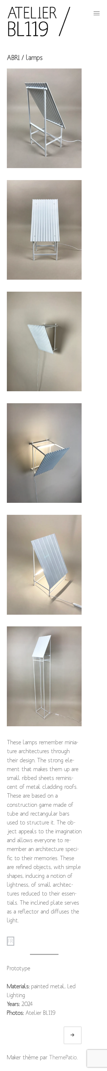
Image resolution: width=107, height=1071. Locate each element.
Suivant (79, 1035)
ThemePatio (63, 1057)
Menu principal (95, 13)
